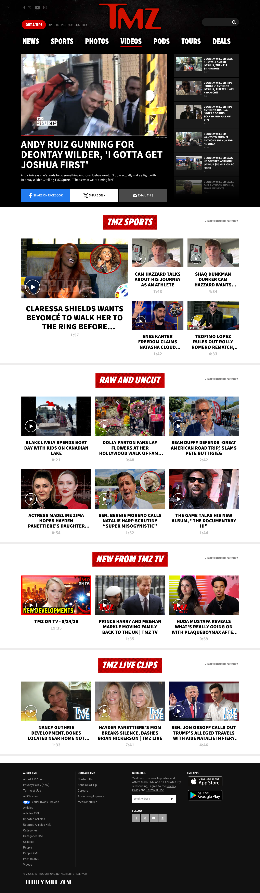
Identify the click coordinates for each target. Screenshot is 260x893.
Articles (28, 807)
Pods (162, 42)
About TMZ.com (33, 779)
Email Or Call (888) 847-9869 (68, 25)
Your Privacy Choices (45, 802)
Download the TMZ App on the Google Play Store (205, 795)
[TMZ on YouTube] (154, 818)
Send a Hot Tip (87, 785)
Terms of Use (32, 790)
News (31, 42)
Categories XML (33, 836)
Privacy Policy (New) (36, 785)
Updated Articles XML (37, 824)
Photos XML (31, 858)
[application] (94, 95)
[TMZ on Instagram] (45, 7)
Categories (30, 830)
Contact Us (85, 779)
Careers (83, 790)
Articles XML (31, 813)
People (27, 847)
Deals (221, 42)
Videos (131, 42)
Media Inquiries (87, 802)
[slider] (94, 135)
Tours (191, 42)
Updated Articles (34, 819)
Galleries (28, 841)
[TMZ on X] (30, 7)
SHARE (97, 195)
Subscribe (172, 799)
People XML (30, 853)
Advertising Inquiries (91, 796)
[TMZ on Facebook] (24, 7)
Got (34, 25)
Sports (62, 42)
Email (145, 195)
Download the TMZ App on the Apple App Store (205, 781)
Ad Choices (30, 796)
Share (48, 195)
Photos (97, 42)
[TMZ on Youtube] (37, 7)
